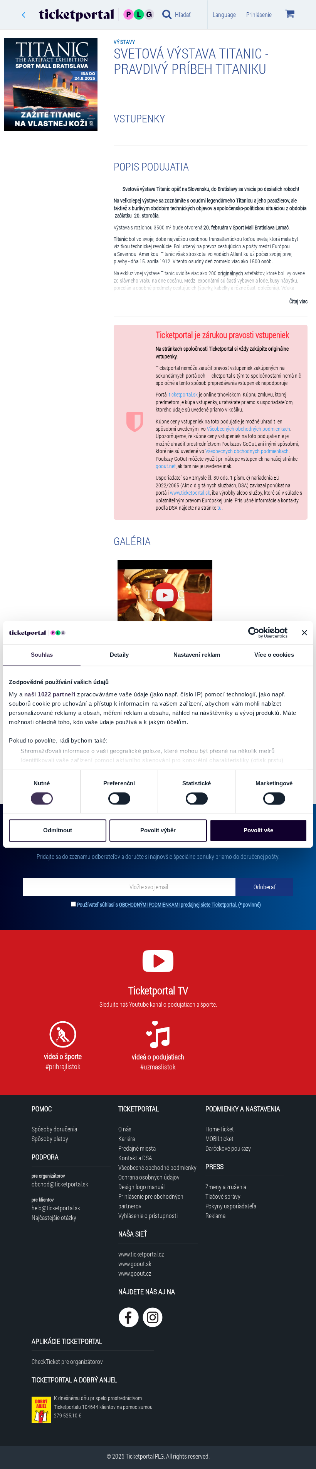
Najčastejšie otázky (54, 1217)
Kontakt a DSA (135, 1158)
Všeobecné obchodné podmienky (157, 1167)
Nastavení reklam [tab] (196, 654)
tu (219, 507)
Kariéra (126, 1138)
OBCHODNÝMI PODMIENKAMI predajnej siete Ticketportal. (178, 904)
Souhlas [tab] (42, 654)
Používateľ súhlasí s (169, 904)
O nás (124, 1129)
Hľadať (183, 14)
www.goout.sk (134, 1264)
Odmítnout (57, 830)
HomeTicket (219, 1129)
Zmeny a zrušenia (225, 1187)
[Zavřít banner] (304, 632)
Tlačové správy (222, 1196)
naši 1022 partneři (50, 694)
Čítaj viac (298, 301)
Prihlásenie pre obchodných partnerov (150, 1201)
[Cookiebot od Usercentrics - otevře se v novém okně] (253, 632)
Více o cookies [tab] (274, 654)
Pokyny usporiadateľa (230, 1206)
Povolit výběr (158, 830)
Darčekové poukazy (228, 1148)
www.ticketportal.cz (141, 1254)
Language (224, 14)
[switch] (119, 798)
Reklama (215, 1215)
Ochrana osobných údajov (149, 1177)
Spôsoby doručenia (54, 1129)
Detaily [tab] (119, 654)
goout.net (166, 466)
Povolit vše (258, 830)
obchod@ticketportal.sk (60, 1184)
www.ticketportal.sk (190, 492)
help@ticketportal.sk (56, 1208)
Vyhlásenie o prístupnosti (148, 1215)
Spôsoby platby (50, 1138)
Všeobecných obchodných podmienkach (248, 428)
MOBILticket (219, 1138)
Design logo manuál (141, 1187)
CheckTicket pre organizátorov (67, 1361)
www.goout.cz (134, 1273)
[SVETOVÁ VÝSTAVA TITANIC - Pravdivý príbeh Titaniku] (165, 595)
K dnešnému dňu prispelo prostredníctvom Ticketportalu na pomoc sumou (103, 1406)
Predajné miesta (137, 1148)
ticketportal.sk (183, 394)
